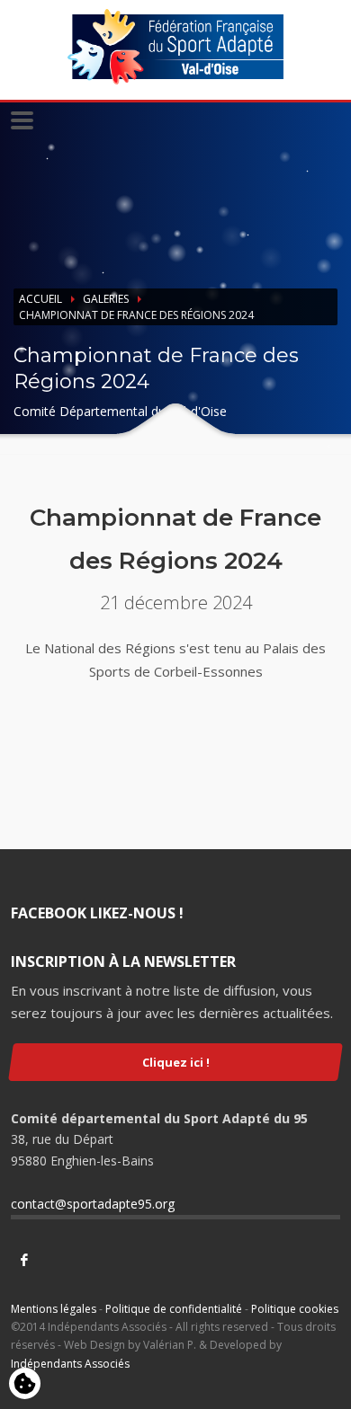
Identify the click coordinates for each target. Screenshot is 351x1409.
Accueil (40, 298)
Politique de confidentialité (173, 1308)
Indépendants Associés (70, 1363)
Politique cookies (294, 1308)
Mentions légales (53, 1308)
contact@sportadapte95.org (93, 1203)
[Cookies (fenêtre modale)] (25, 1384)
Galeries (106, 298)
